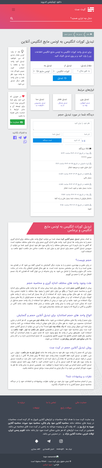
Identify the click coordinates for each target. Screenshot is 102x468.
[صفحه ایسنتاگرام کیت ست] (61, 442)
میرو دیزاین (47, 464)
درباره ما (21, 402)
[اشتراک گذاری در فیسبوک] (14, 138)
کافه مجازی (35, 449)
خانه (88, 34)
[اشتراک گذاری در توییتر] (24, 138)
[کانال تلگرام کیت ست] (48, 442)
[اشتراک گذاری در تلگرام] (19, 138)
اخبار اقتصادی (48, 449)
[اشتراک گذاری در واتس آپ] (24, 142)
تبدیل (60, 78)
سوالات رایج (66, 408)
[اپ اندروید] (36, 442)
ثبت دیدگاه (47, 140)
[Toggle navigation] (13, 9)
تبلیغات (36, 408)
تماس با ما (51, 402)
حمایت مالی (14, 122)
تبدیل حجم (68, 34)
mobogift (60, 449)
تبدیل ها (79, 34)
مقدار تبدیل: (86, 65)
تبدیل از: (68, 65)
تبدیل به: (48, 65)
